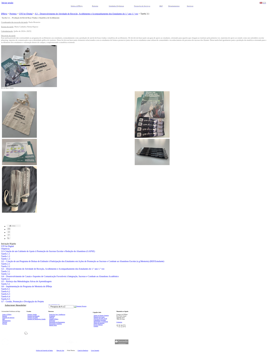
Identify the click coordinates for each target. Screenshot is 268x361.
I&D (3, 319)
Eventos (96, 326)
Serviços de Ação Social (100, 318)
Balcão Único (53, 325)
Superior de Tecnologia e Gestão (36, 319)
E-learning (52, 316)
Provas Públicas (98, 324)
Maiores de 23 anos (99, 317)
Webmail (51, 317)
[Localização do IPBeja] (9, 232)
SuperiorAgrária (32, 314)
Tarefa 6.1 (5, 289)
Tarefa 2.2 (5, 266)
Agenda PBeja (53, 319)
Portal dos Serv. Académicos (57, 314)
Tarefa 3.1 (5, 271)
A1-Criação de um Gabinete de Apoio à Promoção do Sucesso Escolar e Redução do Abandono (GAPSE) (48, 251)
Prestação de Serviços (8, 317)
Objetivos (5, 249)
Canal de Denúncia (83, 350)
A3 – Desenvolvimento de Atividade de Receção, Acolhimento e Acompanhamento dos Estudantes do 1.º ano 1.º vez (86, 14)
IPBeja (4, 14)
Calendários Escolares (100, 320)
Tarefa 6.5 (5, 299)
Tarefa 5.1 (5, 284)
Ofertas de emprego (99, 323)
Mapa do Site (60, 350)
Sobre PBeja (6, 314)
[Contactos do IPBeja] (9, 229)
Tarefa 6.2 (5, 291)
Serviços (4, 322)
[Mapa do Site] (9, 238)
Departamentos (6, 320)
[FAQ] (9, 235)
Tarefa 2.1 (5, 264)
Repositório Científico (55, 323)
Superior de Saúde (32, 317)
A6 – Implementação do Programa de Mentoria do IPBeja (26, 286)
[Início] (14, 226)
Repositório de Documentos (57, 322)
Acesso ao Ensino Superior (101, 315)
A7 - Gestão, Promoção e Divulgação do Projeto (22, 301)
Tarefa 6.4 (5, 296)
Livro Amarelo (95, 350)
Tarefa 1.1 (5, 254)
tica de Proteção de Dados (44, 350)
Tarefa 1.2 (5, 256)
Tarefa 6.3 (5, 294)
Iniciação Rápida (8, 244)
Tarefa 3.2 (5, 274)
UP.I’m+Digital (26, 14)
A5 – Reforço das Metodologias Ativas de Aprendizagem (26, 281)
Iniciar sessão (7, 3)
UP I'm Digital (7, 246)
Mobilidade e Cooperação (101, 321)
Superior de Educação (33, 316)
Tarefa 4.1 (5, 279)
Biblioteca (52, 320)
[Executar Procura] (80, 306)
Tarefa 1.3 (5, 259)
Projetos (13, 14)
